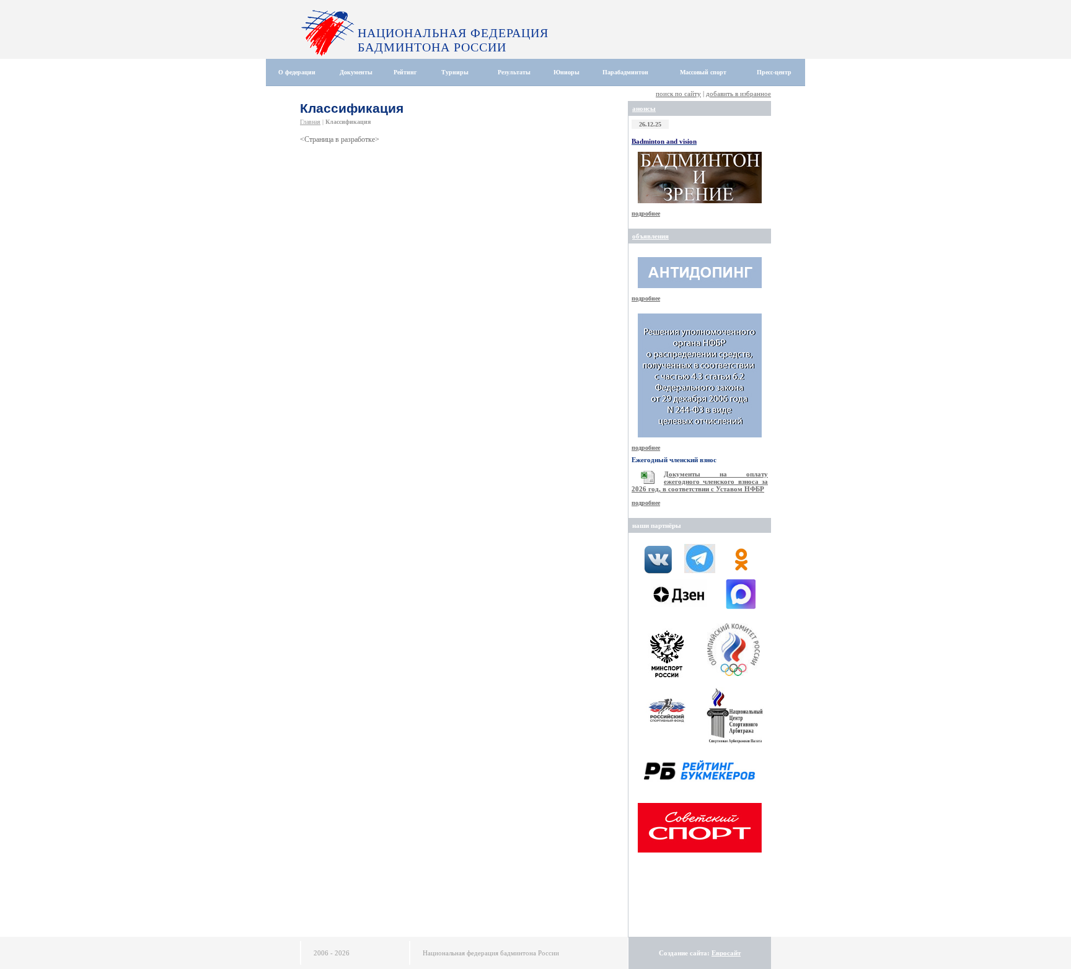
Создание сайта (683, 953)
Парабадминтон (625, 72)
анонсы (644, 108)
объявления (650, 236)
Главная (310, 121)
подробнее (646, 213)
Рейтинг (405, 72)
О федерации (296, 72)
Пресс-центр (774, 72)
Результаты (514, 72)
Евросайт (726, 953)
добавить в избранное (738, 93)
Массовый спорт (703, 72)
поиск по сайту (678, 93)
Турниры (455, 72)
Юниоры (566, 72)
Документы (356, 72)
